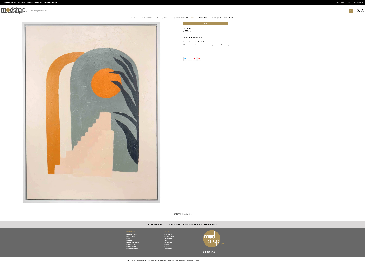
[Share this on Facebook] (190, 59)
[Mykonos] (91, 112)
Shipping (129, 240)
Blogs (342, 2)
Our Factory (168, 234)
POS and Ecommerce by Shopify (190, 260)
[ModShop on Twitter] (212, 252)
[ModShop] (14, 11)
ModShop (132, 260)
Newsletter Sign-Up (132, 248)
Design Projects (131, 246)
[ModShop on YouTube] (214, 252)
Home (337, 2)
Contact (348, 2)
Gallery (166, 246)
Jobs (165, 240)
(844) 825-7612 (21, 2)
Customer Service (358, 2)
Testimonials (168, 238)
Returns (128, 238)
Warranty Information (132, 242)
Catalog (166, 244)
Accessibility (168, 248)
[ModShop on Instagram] (208, 252)
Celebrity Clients (169, 236)
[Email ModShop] (203, 252)
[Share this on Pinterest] (194, 59)
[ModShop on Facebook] (205, 252)
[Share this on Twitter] (185, 59)
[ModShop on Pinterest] (210, 252)
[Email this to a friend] (199, 59)
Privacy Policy (130, 236)
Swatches (232, 17)
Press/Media (168, 242)
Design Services (131, 244)
